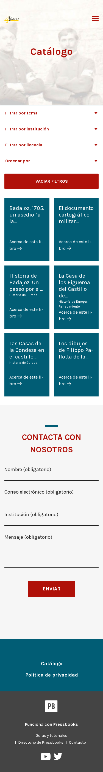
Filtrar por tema (21, 113)
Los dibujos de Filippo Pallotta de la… (76, 350)
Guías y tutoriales (51, 735)
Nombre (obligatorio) (27, 469)
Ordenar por (17, 160)
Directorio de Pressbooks (40, 742)
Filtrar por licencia (23, 144)
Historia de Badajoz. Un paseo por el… (26, 282)
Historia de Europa (23, 295)
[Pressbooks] (51, 707)
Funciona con (51, 724)
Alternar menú (95, 18)
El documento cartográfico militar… (76, 215)
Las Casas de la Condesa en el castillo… (26, 350)
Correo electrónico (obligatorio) (39, 491)
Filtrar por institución (27, 129)
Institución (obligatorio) (31, 514)
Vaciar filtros (51, 181)
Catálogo (51, 664)
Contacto (77, 742)
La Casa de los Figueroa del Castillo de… (74, 286)
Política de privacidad (51, 675)
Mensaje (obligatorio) (28, 537)
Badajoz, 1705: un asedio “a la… (26, 215)
